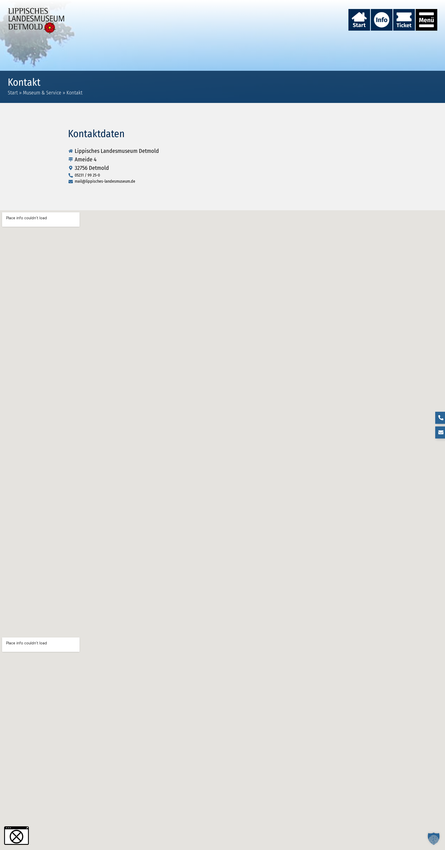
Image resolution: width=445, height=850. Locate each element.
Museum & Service (42, 93)
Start (13, 93)
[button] (433, 838)
